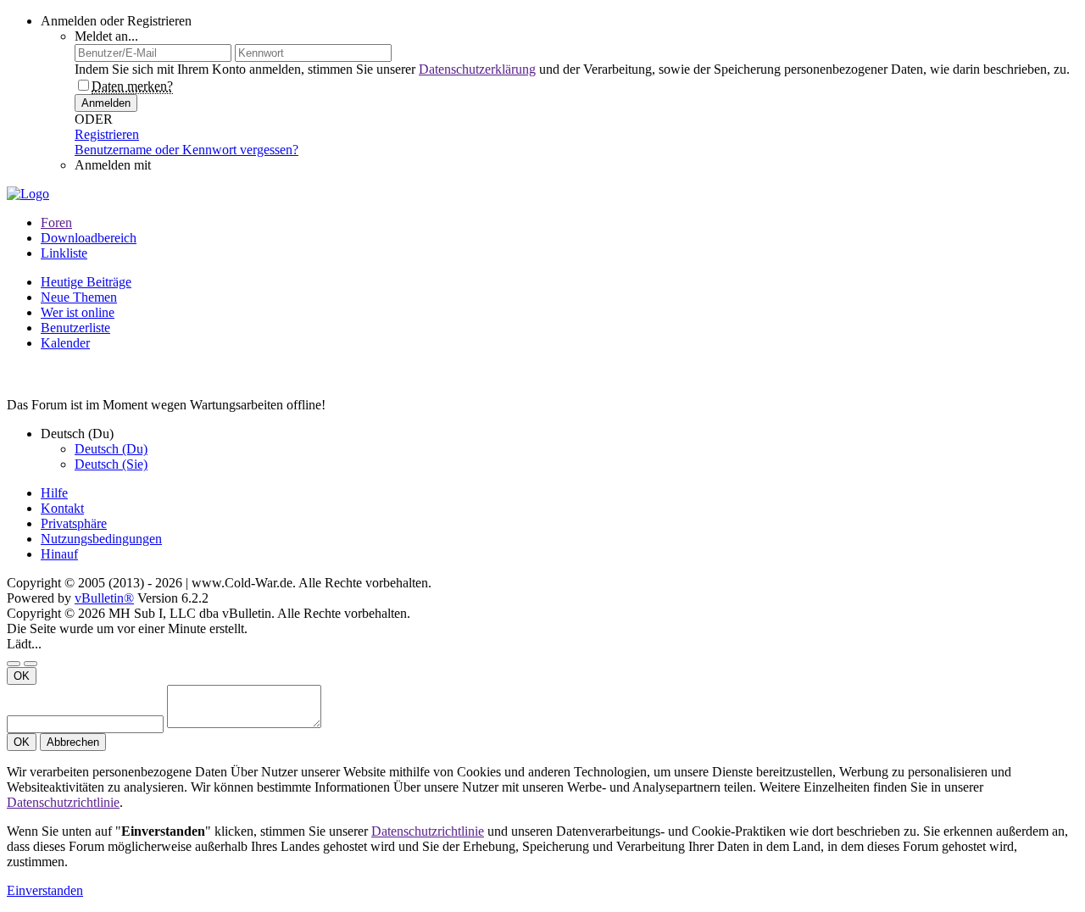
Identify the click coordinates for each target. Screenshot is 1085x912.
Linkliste (64, 253)
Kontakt (62, 508)
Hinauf (59, 554)
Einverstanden (45, 890)
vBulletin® (104, 598)
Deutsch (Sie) (111, 464)
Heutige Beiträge (86, 282)
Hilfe (54, 493)
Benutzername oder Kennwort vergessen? (186, 149)
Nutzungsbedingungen (101, 538)
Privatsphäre (74, 523)
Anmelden (106, 103)
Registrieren (107, 134)
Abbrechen (73, 742)
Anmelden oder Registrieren (116, 21)
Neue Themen (79, 297)
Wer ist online (77, 312)
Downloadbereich (88, 238)
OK (22, 676)
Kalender (65, 343)
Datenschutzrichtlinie (63, 802)
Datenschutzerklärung (477, 69)
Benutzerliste (75, 327)
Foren (56, 222)
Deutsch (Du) (111, 449)
